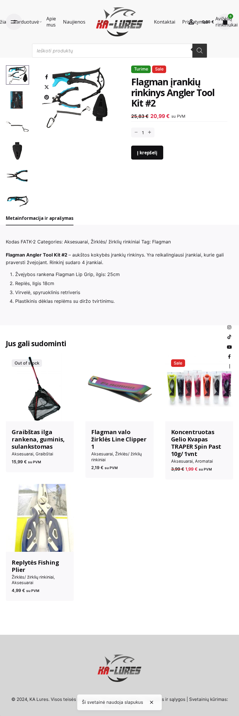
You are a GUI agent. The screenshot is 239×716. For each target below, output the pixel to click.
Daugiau (40, 412)
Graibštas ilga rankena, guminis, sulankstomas (38, 439)
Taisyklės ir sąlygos (165, 699)
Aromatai (204, 461)
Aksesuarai (76, 242)
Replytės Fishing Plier (35, 566)
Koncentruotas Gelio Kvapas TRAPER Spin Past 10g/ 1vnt (196, 443)
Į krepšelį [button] (119, 412)
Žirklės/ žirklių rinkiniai (115, 242)
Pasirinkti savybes (199, 412)
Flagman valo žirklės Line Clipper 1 (118, 439)
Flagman (161, 242)
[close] (152, 702)
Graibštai (44, 453)
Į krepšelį (147, 152)
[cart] (225, 22)
